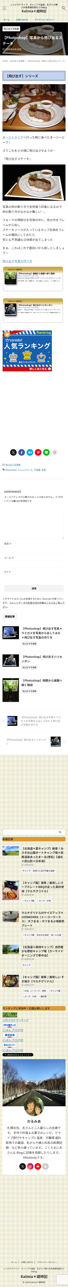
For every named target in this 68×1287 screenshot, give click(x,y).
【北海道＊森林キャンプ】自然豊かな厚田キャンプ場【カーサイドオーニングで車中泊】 (42, 951)
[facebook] (21, 452)
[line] (46, 452)
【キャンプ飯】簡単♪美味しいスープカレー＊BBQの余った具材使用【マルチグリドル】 (42, 887)
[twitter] (13, 452)
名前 (8, 543)
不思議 (37, 469)
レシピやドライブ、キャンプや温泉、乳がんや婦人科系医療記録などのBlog (34, 1270)
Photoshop (11, 469)
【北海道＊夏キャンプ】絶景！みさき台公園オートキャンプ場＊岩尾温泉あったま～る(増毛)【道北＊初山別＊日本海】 (42, 854)
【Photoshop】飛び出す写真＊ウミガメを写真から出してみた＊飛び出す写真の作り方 (41, 632)
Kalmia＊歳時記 (34, 11)
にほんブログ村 (12, 1030)
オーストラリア (12, 137)
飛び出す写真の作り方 (17, 261)
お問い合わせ (22, 19)
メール (9, 557)
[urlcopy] (54, 452)
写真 (43, 469)
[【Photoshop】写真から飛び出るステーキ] (30, 452)
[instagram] (30, 1166)
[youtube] (37, 1166)
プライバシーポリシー (44, 19)
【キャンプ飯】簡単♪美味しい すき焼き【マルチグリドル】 (42, 979)
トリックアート (25, 469)
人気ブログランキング (15, 1020)
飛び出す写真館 (12, 464)
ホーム (7, 19)
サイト (7, 571)
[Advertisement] (34, 409)
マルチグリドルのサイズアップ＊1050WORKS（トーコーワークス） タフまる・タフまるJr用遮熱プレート (42, 919)
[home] (45, 1166)
